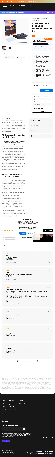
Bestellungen (11, 403)
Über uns (3, 411)
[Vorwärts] (37, 1)
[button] (48, 230)
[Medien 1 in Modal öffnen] (15, 31)
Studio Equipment (8, 12)
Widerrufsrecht (4, 452)
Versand (3, 453)
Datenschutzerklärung (29, 229)
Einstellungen (11, 406)
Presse (3, 404)
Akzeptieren (22, 233)
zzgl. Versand (41, 46)
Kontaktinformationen (12, 453)
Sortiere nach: (41, 248)
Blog (3, 403)
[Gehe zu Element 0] (4, 48)
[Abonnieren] (24, 429)
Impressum (6, 453)
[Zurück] (17, 1)
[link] (22, 403)
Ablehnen (31, 233)
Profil (10, 404)
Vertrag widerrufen (12, 409)
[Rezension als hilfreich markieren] (49, 262)
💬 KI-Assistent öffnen (42, 111)
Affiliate (3, 408)
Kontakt (3, 413)
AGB (14, 452)
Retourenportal (12, 408)
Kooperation (4, 409)
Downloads (4, 406)
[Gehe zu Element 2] (10, 48)
